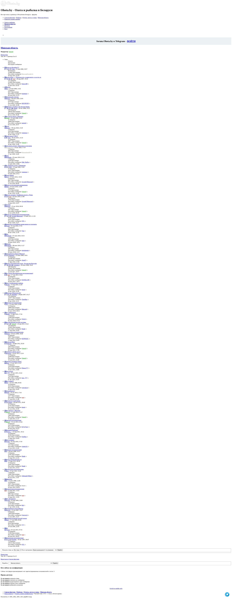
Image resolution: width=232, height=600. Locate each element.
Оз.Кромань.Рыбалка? (11, 430)
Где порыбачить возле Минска (13, 508)
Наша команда (8, 593)
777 (23, 525)
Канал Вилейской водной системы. (15, 322)
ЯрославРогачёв (27, 74)
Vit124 (24, 319)
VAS (9, 137)
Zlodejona (7, 206)
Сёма (13, 69)
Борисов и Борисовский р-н (13, 459)
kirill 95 (9, 343)
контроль (8, 353)
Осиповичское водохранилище (14, 538)
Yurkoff (11, 51)
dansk (23, 289)
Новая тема (4, 55)
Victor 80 (7, 500)
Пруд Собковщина (10, 312)
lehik (5, 461)
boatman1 (24, 93)
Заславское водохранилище (12, 420)
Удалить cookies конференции (23, 593)
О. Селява (7, 204)
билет (6, 528)
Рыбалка (18, 17)
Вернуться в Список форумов (10, 559)
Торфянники (8, 479)
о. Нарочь (7, 87)
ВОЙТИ (131, 41)
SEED (6, 383)
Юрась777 (25, 368)
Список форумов (9, 17)
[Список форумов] (10, 5)
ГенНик (24, 436)
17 (10, 108)
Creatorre (7, 334)
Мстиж (6, 155)
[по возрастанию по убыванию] (54, 550)
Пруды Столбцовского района (13, 283)
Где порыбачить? (9, 391)
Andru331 (25, 446)
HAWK (14, 539)
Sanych (6, 177)
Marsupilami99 (8, 147)
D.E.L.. (9, 432)
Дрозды (6, 126)
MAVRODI (25, 103)
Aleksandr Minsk (27, 476)
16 (7, 108)
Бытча (6, 234)
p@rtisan (9, 402)
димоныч (7, 98)
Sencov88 (24, 84)
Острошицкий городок (11, 97)
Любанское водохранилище (12, 302)
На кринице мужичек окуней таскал (15, 518)
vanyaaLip (25, 387)
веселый (7, 226)
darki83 (6, 187)
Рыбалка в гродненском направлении (16, 185)
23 (10, 265)
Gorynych (7, 510)
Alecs (7, 471)
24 (12, 265)
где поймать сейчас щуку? (12, 352)
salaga (6, 88)
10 (9, 79)
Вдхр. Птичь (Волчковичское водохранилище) (18, 273)
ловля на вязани (9, 440)
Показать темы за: (8, 550)
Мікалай (24, 309)
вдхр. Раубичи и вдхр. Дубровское (15, 165)
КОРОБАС (25, 338)
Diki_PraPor (25, 162)
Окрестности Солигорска (12, 401)
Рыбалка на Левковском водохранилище (16, 214)
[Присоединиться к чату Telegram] (227, 595)
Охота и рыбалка (9, 22)
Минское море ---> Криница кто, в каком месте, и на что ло (22, 77)
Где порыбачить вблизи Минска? (14, 253)
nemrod (24, 123)
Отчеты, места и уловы (29, 17)
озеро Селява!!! (9, 381)
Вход (5, 29)
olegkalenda (7, 157)
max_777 (7, 373)
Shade (15, 108)
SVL (23, 221)
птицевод (17, 265)
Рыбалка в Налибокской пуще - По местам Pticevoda (20, 263)
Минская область (43, 17)
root (14, 79)
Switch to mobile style (116, 588)
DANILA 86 (25, 280)
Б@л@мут (25, 427)
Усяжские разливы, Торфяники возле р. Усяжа (18, 195)
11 (11, 79)
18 (12, 108)
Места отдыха (8, 371)
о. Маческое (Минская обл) (12, 293)
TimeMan (14, 294)
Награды (7, 25)
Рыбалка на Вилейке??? (11, 67)
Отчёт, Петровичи (10, 499)
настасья (7, 530)
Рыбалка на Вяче (9, 342)
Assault (6, 520)
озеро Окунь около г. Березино (13, 116)
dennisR (6, 392)
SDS (10, 167)
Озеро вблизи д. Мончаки (12, 410)
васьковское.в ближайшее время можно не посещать (20, 224)
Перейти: (5, 563)
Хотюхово (7, 244)
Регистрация (8, 27)
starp (23, 240)
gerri (5, 451)
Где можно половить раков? (13, 361)
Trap (23, 231)
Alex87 (24, 260)
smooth (7, 285)
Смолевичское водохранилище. (14, 469)
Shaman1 (11, 255)
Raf (23, 505)
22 (7, 265)
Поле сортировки (27, 550)
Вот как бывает (9, 175)
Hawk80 (6, 118)
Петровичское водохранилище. (14, 332)
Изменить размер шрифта (12, 19)
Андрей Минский (27, 182)
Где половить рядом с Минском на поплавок (18, 146)
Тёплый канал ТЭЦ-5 (11, 136)
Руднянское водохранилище (13, 450)
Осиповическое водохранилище (14, 489)
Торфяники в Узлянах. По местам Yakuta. (17, 106)
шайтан (6, 363)
